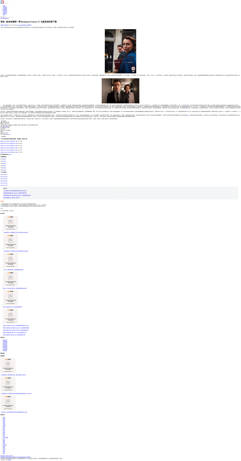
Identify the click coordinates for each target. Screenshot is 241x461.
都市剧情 (5, 9)
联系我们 (3, 455)
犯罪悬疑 (5, 10)
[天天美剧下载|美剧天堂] (5, 3)
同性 (4, 453)
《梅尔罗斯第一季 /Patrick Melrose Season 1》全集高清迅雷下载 (17, 195)
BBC (26, 25)
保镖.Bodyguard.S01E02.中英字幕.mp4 (8, 143)
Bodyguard (19, 25)
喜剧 (4, 418)
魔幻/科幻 (5, 340)
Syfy (4, 452)
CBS (4, 435)
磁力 (17, 141)
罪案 (30, 25)
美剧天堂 (11, 457)
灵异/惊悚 (5, 341)
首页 (4, 5)
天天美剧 (3, 206)
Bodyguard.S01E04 (4, 180)
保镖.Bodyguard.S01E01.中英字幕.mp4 (8, 141)
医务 (4, 447)
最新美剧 (25, 457)
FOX (4, 449)
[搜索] (12, 17)
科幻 (4, 426)
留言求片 (11, 455)
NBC (4, 436)
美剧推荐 (20, 457)
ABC (4, 431)
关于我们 (7, 455)
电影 (4, 443)
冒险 (4, 446)
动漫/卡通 (5, 349)
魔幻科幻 (5, 6)
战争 (4, 442)
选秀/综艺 (5, 347)
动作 (187, 115)
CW (4, 438)
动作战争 (5, 13)
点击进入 (9, 154)
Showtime (5, 445)
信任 (186, 106)
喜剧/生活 (5, 344)
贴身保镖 (23, 25)
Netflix (4, 425)
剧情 (4, 126)
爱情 (4, 441)
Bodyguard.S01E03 (4, 178)
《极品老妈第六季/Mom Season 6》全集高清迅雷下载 (14, 193)
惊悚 (28, 25)
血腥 (4, 451)
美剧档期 (3, 457)
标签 (4, 14)
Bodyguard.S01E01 (4, 174)
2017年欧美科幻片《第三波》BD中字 (11, 197)
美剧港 (2, 25)
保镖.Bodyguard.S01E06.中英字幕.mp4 (8, 152)
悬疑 (4, 424)
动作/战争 (5, 345)
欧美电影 (5, 350)
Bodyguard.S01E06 (4, 185)
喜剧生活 (5, 12)
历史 (4, 427)
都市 (4, 429)
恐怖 (4, 432)
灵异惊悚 (5, 8)
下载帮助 (2, 201)
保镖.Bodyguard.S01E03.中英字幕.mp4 (8, 145)
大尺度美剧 (5, 437)
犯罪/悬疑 (5, 18)
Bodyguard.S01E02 (4, 176)
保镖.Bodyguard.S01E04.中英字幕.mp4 (8, 147)
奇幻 (4, 430)
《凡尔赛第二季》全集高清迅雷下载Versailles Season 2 (15, 190)
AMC (4, 448)
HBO (4, 439)
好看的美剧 (15, 457)
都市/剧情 (5, 346)
